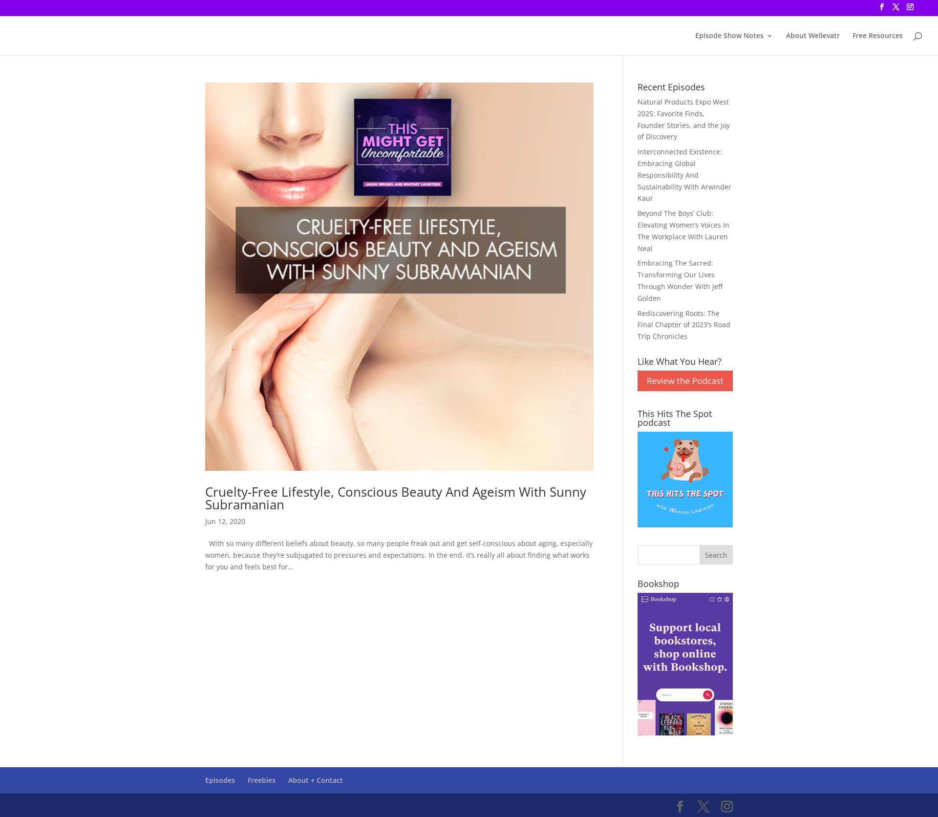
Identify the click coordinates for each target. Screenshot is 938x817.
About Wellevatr (813, 36)
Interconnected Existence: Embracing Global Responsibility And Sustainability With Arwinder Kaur (684, 175)
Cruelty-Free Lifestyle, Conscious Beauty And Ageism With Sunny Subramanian (395, 498)
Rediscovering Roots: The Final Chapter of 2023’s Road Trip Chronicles (684, 325)
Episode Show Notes (729, 36)
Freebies (262, 780)
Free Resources (878, 36)
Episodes (220, 780)
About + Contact (315, 780)
